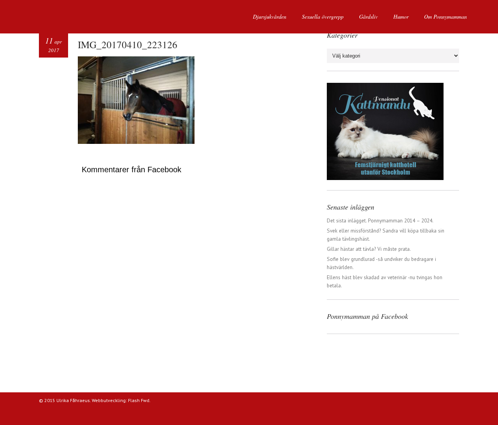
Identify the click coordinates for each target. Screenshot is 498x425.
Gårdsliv (368, 16)
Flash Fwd (138, 400)
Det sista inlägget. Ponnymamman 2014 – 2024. (380, 220)
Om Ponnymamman (445, 16)
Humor (401, 16)
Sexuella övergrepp (323, 16)
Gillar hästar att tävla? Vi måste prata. (369, 248)
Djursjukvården (269, 16)
